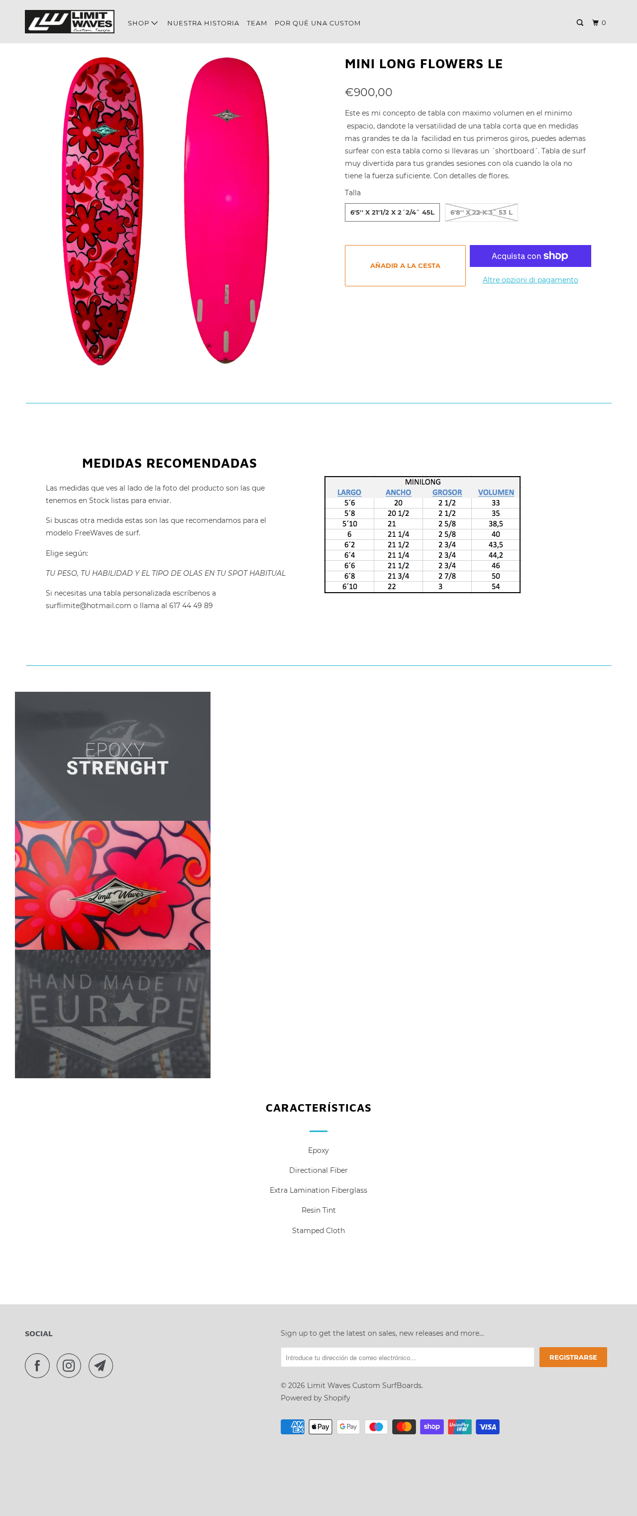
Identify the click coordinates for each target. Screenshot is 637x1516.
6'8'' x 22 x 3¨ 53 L (481, 212)
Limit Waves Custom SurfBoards (364, 1385)
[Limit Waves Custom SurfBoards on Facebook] (40, 1365)
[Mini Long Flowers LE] (174, 209)
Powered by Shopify (315, 1397)
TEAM (257, 23)
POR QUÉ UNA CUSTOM (318, 23)
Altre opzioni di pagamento (530, 279)
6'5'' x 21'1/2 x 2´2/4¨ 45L (392, 212)
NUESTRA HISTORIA (203, 23)
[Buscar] (581, 22)
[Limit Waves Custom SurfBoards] (69, 21)
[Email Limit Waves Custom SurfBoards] (103, 1365)
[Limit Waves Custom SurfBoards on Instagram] (72, 1365)
